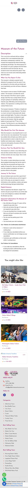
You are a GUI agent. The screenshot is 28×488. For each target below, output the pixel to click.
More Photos (23, 41)
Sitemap (22, 485)
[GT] (24, 283)
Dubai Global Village (8, 315)
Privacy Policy (16, 483)
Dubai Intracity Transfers (10, 357)
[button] (24, 3)
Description (5, 54)
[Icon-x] (8, 395)
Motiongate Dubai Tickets (10, 343)
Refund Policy (15, 485)
